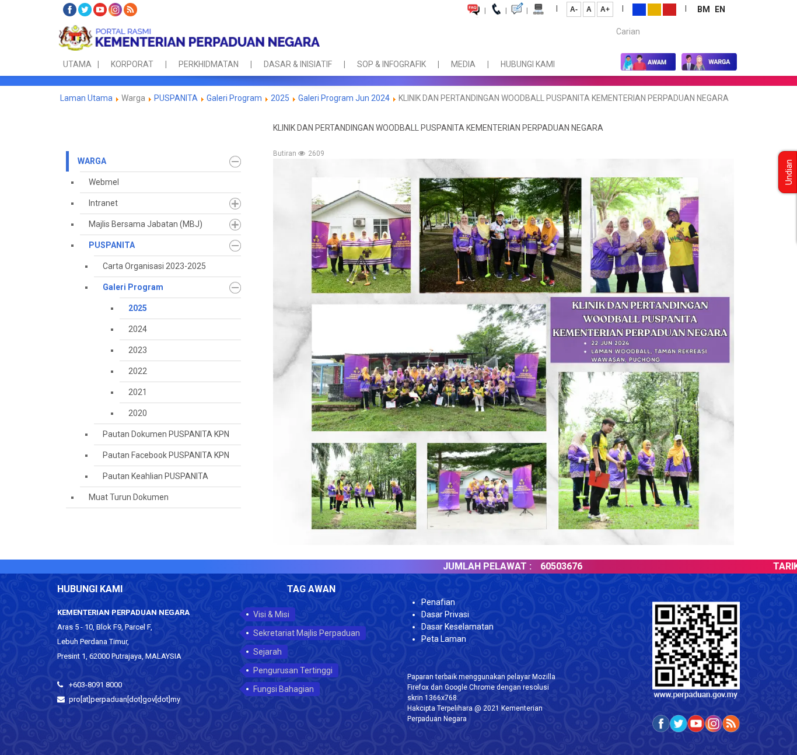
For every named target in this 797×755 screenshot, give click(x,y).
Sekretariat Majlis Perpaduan (306, 633)
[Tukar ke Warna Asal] (639, 8)
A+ (605, 9)
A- (574, 9)
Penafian (438, 602)
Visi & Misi (271, 614)
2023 (137, 350)
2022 (137, 371)
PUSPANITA (176, 98)
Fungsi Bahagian (283, 689)
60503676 (530, 566)
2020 (137, 413)
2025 (280, 98)
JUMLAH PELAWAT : (455, 566)
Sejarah (267, 651)
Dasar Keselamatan (457, 626)
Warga (92, 161)
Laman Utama (86, 98)
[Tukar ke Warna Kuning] (654, 8)
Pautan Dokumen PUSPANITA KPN (166, 434)
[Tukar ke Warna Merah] (669, 8)
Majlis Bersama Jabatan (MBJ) (145, 224)
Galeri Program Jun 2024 (344, 98)
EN (720, 9)
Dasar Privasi (445, 614)
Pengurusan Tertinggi (293, 670)
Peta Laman (443, 639)
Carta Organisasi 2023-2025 (154, 266)
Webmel (104, 182)
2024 (137, 329)
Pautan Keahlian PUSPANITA (155, 476)
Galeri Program (234, 98)
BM (704, 9)
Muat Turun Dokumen (129, 497)
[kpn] (188, 38)
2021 (137, 392)
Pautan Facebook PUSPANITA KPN (166, 455)
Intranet (103, 203)
